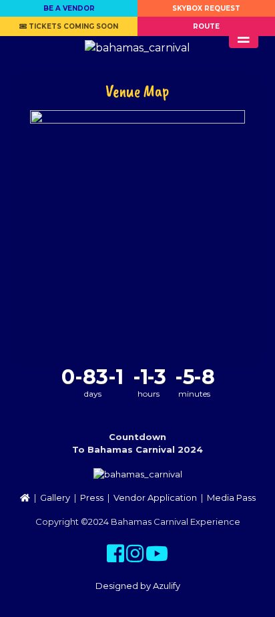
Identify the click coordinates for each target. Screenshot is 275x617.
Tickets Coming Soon (72, 26)
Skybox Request (206, 8)
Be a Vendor (69, 8)
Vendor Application (155, 497)
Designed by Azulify (137, 585)
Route (206, 26)
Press (91, 497)
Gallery (55, 497)
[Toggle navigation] (243, 38)
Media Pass (231, 497)
